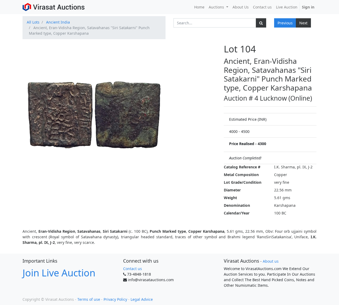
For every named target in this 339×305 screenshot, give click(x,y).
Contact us (132, 268)
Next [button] (303, 22)
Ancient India (58, 22)
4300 (262, 143)
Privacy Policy (115, 299)
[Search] (261, 23)
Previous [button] (285, 22)
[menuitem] (199, 7)
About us (271, 261)
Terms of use (88, 299)
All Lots (33, 22)
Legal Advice (142, 299)
